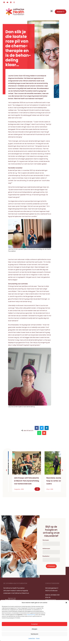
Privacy (38, 638)
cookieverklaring (31, 614)
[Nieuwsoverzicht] (31, 463)
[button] (66, 602)
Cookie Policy (31, 638)
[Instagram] (14, 2)
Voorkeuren (34, 634)
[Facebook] (4, 2)
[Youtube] (7, 2)
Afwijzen (34, 629)
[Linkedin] (10, 2)
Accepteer (34, 624)
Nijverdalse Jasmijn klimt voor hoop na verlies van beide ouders (30, 481)
